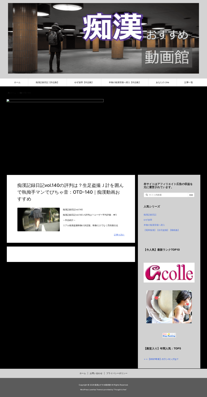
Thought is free (120, 390)
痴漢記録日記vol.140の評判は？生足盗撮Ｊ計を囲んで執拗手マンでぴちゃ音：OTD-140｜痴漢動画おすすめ (70, 192)
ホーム (13, 93)
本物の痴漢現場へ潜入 (154, 225)
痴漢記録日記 (150, 214)
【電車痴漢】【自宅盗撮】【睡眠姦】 (162, 230)
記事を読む (119, 234)
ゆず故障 (148, 219)
